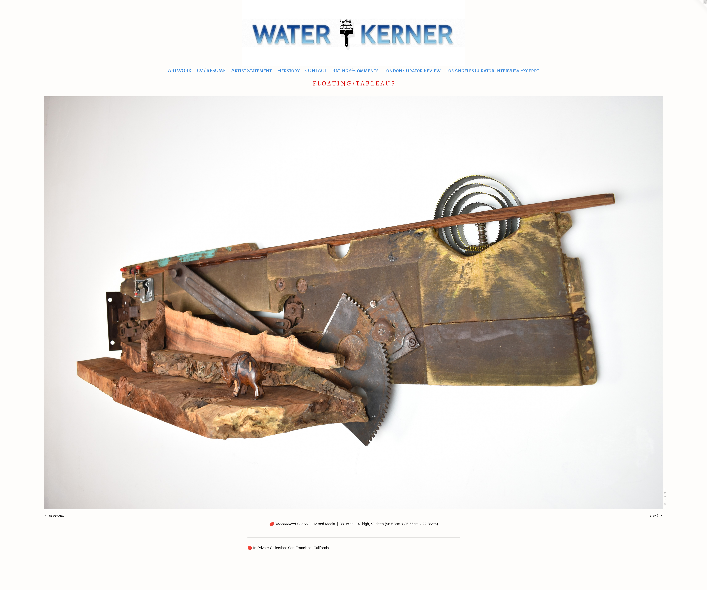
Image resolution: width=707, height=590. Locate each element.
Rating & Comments (355, 70)
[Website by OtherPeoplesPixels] (699, 7)
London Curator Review (412, 70)
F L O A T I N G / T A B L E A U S (354, 83)
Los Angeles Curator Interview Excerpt (492, 70)
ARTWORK (179, 70)
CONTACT (316, 70)
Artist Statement (251, 70)
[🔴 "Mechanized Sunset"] (353, 302)
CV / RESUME (211, 70)
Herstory (288, 70)
